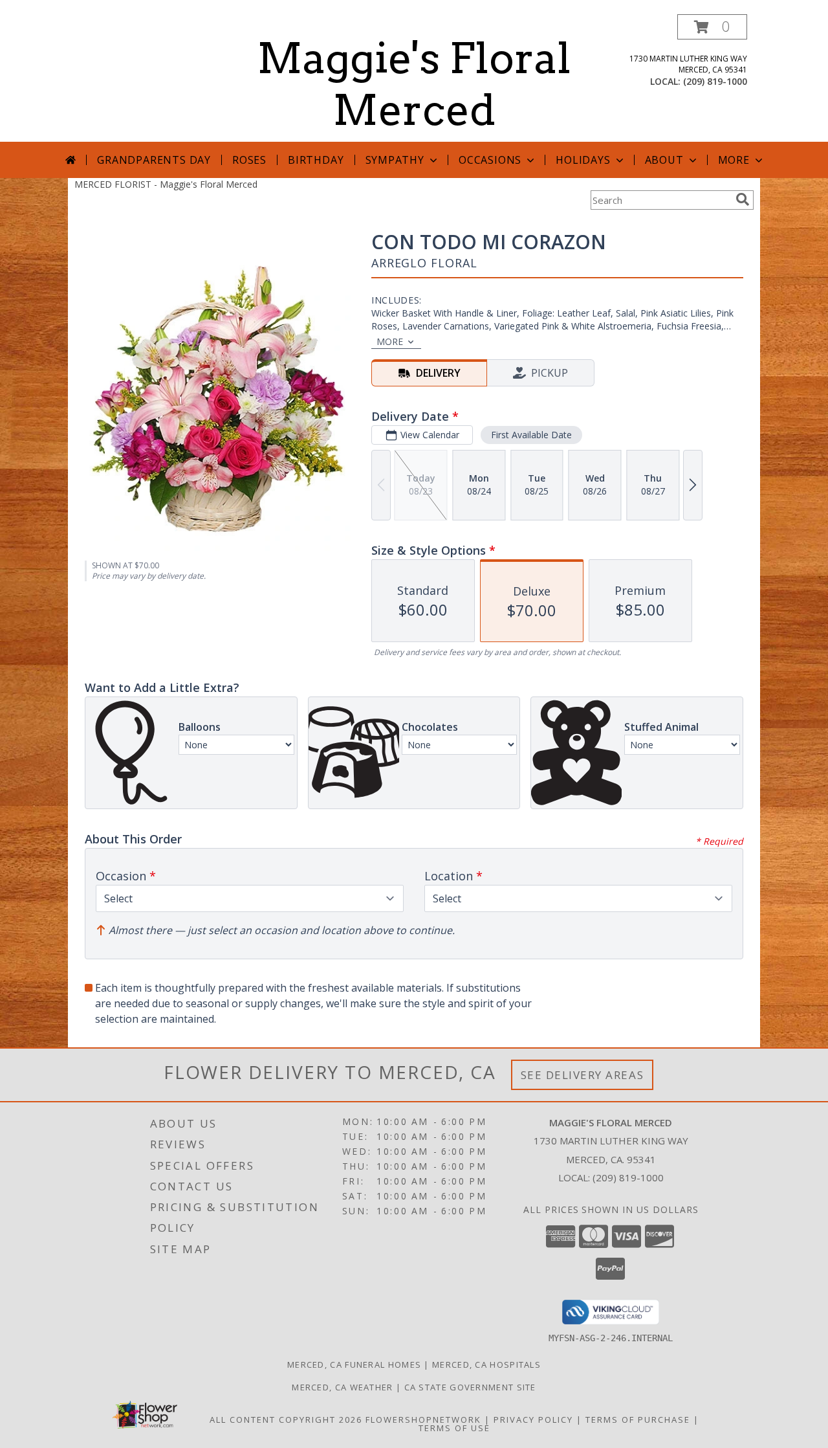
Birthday (315, 160)
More (734, 160)
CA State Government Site (470, 1387)
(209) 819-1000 (715, 81)
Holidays (583, 160)
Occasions (490, 160)
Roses (249, 160)
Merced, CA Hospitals (486, 1364)
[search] (742, 199)
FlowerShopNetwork (423, 1419)
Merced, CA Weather (342, 1387)
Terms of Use (454, 1428)
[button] (712, 26)
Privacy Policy (533, 1419)
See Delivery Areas (582, 1074)
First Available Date (531, 435)
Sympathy (394, 160)
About (664, 160)
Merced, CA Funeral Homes (354, 1364)
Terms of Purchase (637, 1419)
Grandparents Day (154, 160)
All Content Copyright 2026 (286, 1419)
